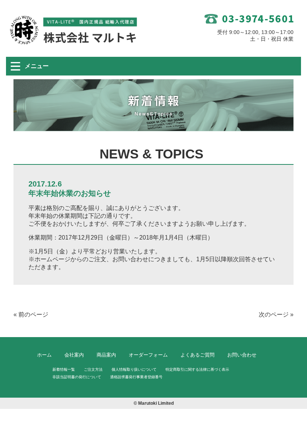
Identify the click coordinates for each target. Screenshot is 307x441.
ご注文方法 (93, 369)
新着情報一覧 (63, 369)
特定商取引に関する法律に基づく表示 (197, 369)
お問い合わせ (241, 355)
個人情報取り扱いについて (134, 369)
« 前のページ (30, 314)
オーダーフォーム (148, 355)
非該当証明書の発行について (76, 377)
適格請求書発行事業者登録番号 (136, 377)
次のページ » (276, 314)
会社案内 (74, 355)
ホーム (44, 355)
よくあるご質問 (197, 355)
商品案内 (106, 355)
